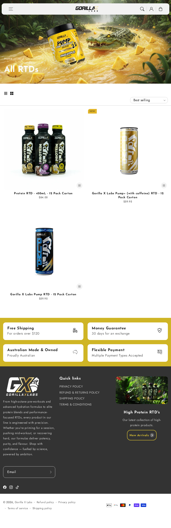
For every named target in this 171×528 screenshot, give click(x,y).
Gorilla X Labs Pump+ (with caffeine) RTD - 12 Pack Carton (128, 195)
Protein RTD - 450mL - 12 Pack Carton (43, 193)
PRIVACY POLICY (71, 386)
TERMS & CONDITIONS (75, 404)
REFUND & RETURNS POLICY (79, 392)
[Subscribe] (50, 472)
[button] (10, 9)
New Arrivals (139, 435)
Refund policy (45, 502)
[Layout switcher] (5, 94)
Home (8, 58)
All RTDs (24, 58)
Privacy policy (66, 502)
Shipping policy (42, 508)
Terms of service (18, 508)
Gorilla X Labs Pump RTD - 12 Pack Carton (43, 294)
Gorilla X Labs (23, 502)
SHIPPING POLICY (72, 398)
